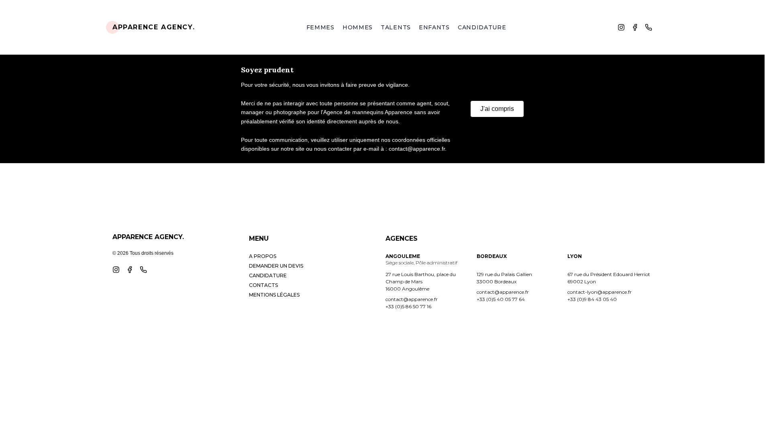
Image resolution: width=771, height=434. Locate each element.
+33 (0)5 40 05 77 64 (501, 299)
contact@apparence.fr (412, 299)
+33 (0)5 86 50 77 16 (408, 306)
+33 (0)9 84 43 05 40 (592, 299)
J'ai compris (497, 108)
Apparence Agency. (153, 27)
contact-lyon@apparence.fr (599, 292)
